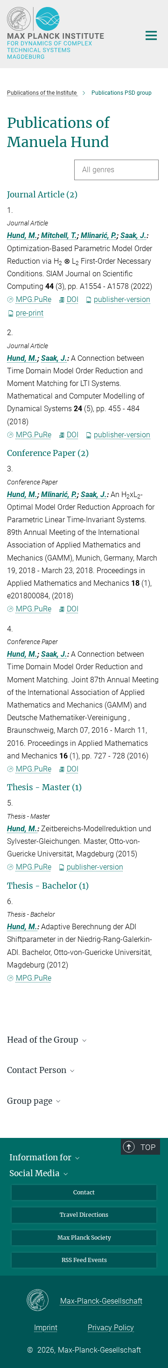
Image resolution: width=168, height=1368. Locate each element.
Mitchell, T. (59, 235)
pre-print (29, 313)
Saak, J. (133, 235)
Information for (41, 1157)
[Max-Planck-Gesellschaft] (43, 1301)
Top (147, 1147)
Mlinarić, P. (99, 235)
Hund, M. (22, 235)
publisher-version (122, 299)
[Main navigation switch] (151, 35)
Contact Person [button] (37, 1070)
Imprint (45, 1327)
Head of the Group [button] (43, 1040)
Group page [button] (30, 1101)
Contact (84, 1192)
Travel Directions (84, 1214)
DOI (72, 299)
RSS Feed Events (84, 1259)
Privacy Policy (111, 1327)
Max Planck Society (84, 1237)
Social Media (35, 1173)
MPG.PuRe (33, 299)
